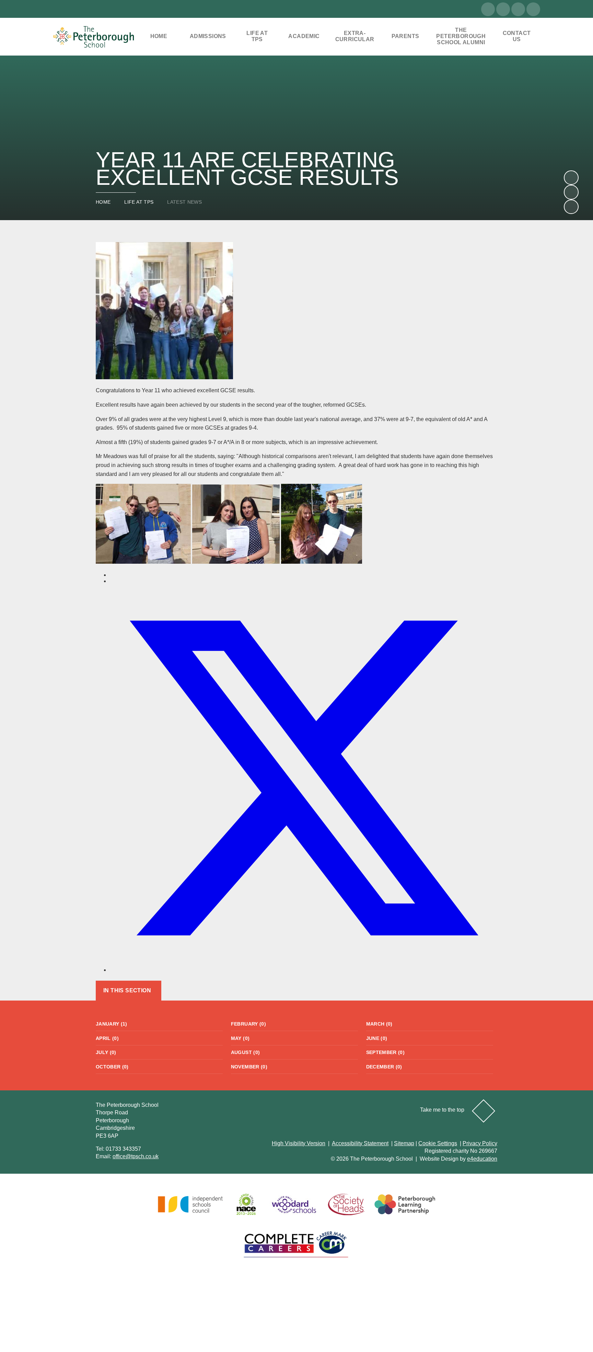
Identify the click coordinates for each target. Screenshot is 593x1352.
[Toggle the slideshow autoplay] (571, 207)
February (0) (248, 1024)
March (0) (379, 1024)
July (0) (106, 1052)
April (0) (107, 1038)
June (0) (376, 1038)
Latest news (184, 202)
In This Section (127, 990)
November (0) (249, 1066)
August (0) (245, 1052)
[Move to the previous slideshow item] (571, 192)
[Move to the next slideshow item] (571, 177)
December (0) (384, 1066)
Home (103, 202)
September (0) (385, 1052)
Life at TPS (138, 202)
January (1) (111, 1024)
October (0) (112, 1066)
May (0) (240, 1038)
